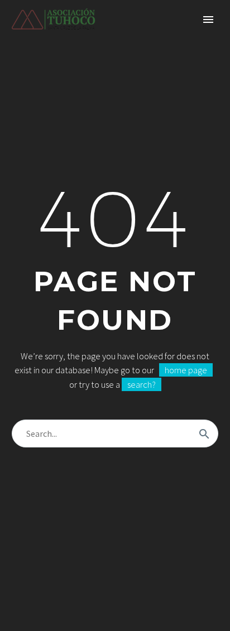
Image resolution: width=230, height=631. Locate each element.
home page (186, 369)
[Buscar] (204, 433)
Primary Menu (208, 19)
